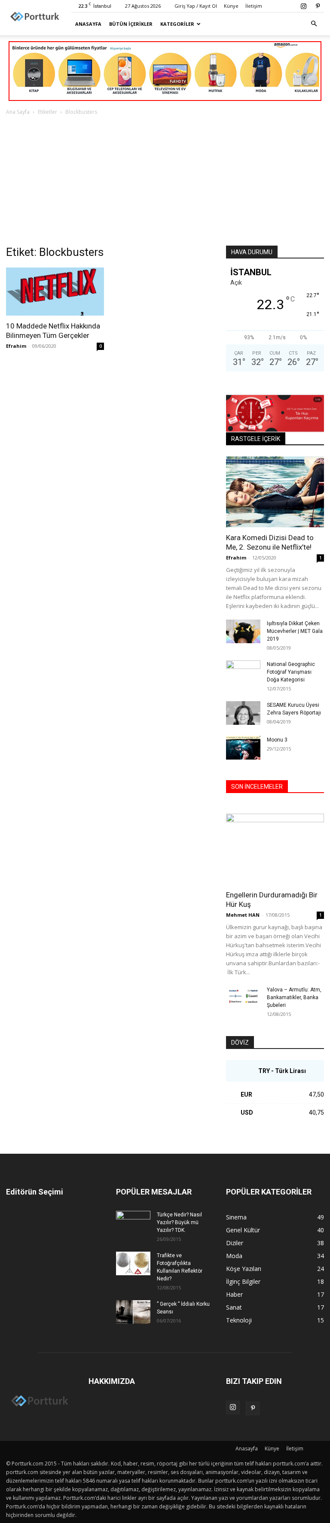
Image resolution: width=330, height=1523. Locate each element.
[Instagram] (303, 6)
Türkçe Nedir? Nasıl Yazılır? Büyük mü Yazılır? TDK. (179, 1222)
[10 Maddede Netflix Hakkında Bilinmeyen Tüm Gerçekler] (55, 292)
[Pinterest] (317, 6)
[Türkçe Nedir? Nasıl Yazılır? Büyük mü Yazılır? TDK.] (133, 1223)
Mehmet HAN (243, 915)
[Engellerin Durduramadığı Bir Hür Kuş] (275, 849)
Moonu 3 (277, 740)
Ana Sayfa (18, 112)
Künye (231, 6)
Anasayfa (88, 24)
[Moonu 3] (243, 748)
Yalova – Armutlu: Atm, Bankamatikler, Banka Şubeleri (294, 997)
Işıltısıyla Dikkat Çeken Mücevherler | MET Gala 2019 (295, 631)
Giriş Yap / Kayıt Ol (195, 6)
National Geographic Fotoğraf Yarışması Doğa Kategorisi (291, 672)
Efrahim (16, 346)
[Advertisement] (165, 181)
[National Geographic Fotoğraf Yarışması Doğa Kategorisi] (243, 671)
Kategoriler (177, 24)
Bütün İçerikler (131, 24)
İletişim (253, 6)
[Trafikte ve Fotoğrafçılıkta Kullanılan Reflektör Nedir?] (133, 1263)
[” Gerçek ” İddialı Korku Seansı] (133, 1312)
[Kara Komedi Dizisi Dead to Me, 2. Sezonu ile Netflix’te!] (275, 491)
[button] (313, 24)
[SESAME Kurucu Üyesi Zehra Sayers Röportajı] (243, 713)
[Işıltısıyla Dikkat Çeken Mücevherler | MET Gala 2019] (243, 631)
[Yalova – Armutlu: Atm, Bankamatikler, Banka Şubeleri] (243, 997)
